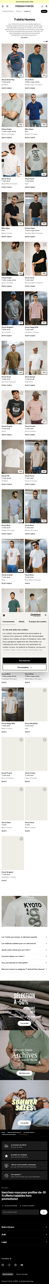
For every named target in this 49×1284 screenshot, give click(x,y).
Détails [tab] (21, 622)
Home (3, 1132)
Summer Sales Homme (14, 1132)
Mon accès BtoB (7, 1274)
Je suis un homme (28, 1206)
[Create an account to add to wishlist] (21, 46)
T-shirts (27, 11)
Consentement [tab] (8, 622)
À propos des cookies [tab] (37, 622)
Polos (19, 11)
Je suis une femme (11, 1206)
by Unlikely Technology (26, 1281)
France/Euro (5, 1258)
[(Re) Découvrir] (24, 1055)
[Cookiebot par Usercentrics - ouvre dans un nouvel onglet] (31, 615)
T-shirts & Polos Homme (9, 1134)
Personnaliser (23, 667)
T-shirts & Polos (8, 11)
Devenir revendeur (22, 1274)
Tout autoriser (24, 661)
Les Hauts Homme (28, 1132)
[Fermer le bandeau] (45, 615)
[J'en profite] (24, 1005)
